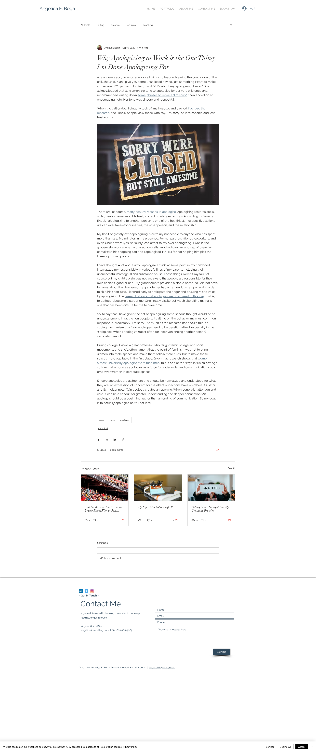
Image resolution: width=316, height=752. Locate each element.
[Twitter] (86, 591)
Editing (100, 25)
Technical (131, 25)
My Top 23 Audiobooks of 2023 (157, 507)
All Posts (85, 25)
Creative (115, 25)
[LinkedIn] (81, 591)
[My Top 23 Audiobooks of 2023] (158, 488)
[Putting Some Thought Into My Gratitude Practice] (211, 488)
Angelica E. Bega (57, 8)
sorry (101, 420)
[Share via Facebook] (98, 439)
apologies (125, 420)
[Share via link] (122, 439)
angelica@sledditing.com (95, 630)
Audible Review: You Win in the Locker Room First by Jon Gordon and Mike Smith (104, 508)
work (112, 420)
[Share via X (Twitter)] (106, 439)
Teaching (148, 25)
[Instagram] (92, 591)
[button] (231, 25)
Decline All (285, 746)
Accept (301, 746)
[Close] (312, 746)
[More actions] (217, 48)
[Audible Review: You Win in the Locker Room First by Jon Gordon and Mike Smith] (104, 488)
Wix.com (140, 667)
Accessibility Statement (162, 667)
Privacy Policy (130, 746)
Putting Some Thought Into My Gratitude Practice (210, 508)
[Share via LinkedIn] (114, 439)
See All (231, 468)
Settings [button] (270, 746)
